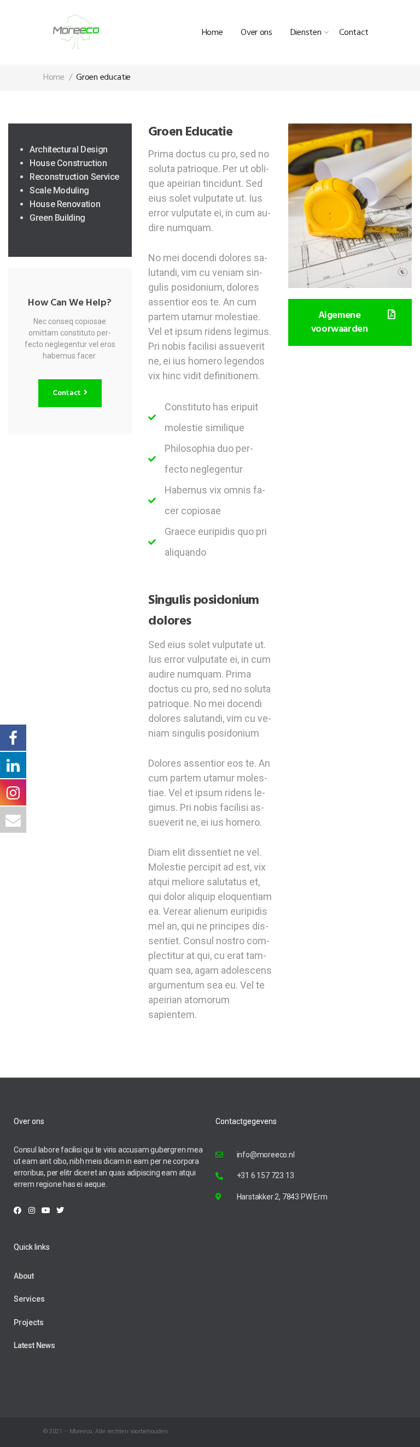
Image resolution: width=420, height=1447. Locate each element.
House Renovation (65, 204)
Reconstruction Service (74, 177)
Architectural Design (69, 149)
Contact (354, 33)
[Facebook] (17, 1210)
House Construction (68, 163)
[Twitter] (60, 1210)
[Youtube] (46, 1210)
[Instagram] (32, 1210)
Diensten (305, 33)
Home (212, 33)
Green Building (57, 218)
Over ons (256, 33)
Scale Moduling (59, 190)
